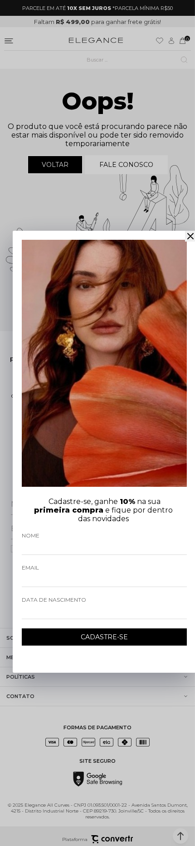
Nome (30, 535)
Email (30, 567)
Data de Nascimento (54, 599)
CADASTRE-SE (104, 637)
